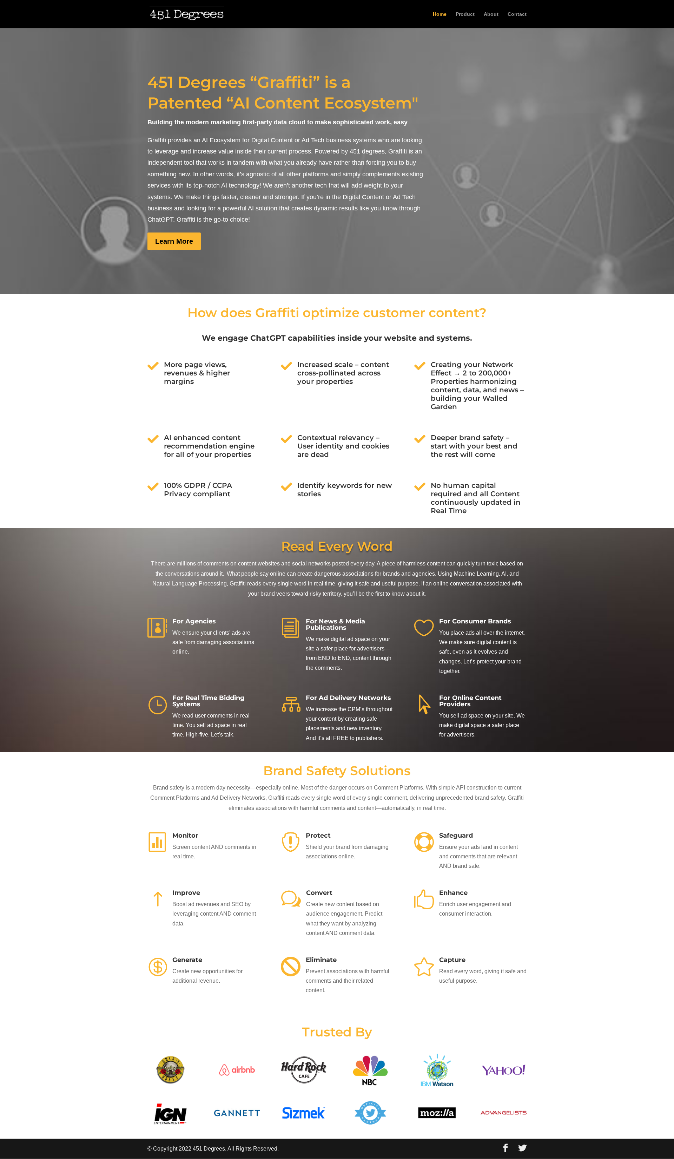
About (491, 14)
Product (465, 14)
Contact (517, 14)
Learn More (174, 241)
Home (440, 14)
